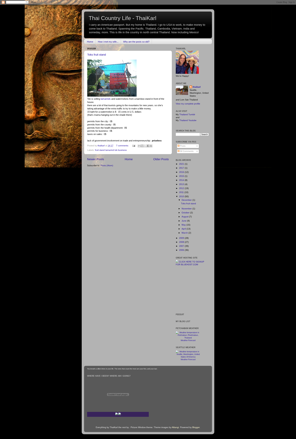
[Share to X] (145, 145)
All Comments (186, 151)
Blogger (196, 427)
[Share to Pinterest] (150, 145)
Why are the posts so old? (136, 41)
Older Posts (161, 159)
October (186, 212)
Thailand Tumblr (187, 114)
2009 (182, 238)
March (185, 233)
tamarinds (106, 99)
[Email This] (139, 145)
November (187, 208)
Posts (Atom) (107, 165)
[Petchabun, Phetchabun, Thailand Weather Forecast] (188, 338)
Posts (182, 146)
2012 (182, 188)
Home (90, 41)
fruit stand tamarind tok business (111, 150)
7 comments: (122, 145)
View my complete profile (188, 104)
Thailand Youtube (187, 120)
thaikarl (197, 87)
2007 (182, 246)
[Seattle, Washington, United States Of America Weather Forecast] (188, 357)
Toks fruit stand (96, 54)
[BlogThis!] (142, 145)
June (184, 221)
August (185, 216)
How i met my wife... (108, 41)
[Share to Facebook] (148, 145)
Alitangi (175, 427)
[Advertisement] (185, 289)
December (187, 200)
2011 (181, 192)
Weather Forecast (188, 340)
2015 (182, 176)
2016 (182, 172)
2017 (182, 168)
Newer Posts (95, 159)
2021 (182, 164)
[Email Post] (133, 145)
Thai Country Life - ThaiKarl (122, 18)
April (184, 229)
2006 (182, 250)
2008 (182, 242)
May (184, 225)
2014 (182, 180)
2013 (182, 184)
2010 (182, 196)
